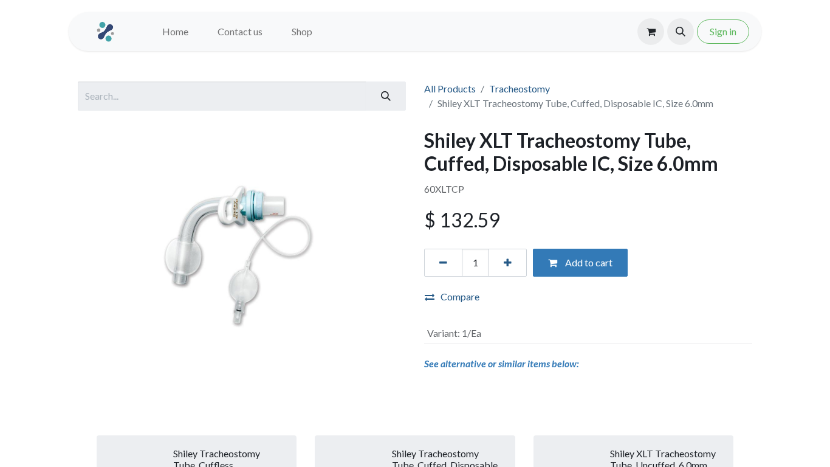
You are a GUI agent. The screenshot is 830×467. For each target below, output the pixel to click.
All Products (450, 88)
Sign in (723, 31)
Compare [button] (460, 296)
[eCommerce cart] (650, 31)
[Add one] (508, 263)
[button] (680, 31)
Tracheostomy (519, 88)
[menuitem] (175, 31)
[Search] (386, 96)
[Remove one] (443, 263)
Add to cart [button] (587, 262)
